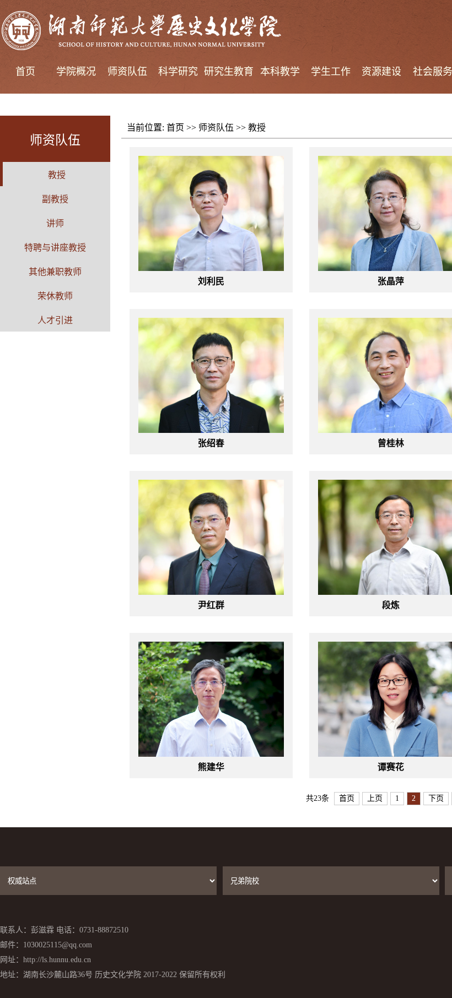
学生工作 (331, 71)
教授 (257, 127)
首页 (25, 71)
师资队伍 (127, 71)
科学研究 (178, 71)
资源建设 (381, 71)
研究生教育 (229, 71)
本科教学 (280, 71)
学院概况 (76, 71)
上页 (375, 798)
